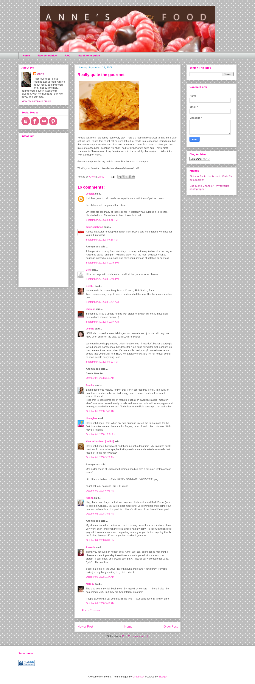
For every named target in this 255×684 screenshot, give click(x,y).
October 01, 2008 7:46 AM (100, 411)
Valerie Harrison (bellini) (100, 441)
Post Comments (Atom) (135, 636)
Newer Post (85, 626)
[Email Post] (112, 176)
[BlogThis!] (123, 177)
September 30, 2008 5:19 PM (102, 361)
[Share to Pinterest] (133, 177)
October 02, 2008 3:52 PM (100, 513)
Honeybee (91, 418)
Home (26, 55)
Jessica (90, 193)
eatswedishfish (94, 227)
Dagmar (90, 309)
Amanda (90, 547)
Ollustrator (138, 676)
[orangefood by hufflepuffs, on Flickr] (109, 131)
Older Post (171, 626)
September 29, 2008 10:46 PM (102, 262)
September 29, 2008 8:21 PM (102, 219)
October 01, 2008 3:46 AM (100, 378)
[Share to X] (126, 177)
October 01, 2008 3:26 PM (100, 457)
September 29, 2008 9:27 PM (102, 239)
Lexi (88, 269)
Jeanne (90, 328)
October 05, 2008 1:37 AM (100, 576)
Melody (90, 584)
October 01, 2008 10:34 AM (101, 434)
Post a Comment (91, 610)
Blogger (162, 676)
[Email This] (119, 177)
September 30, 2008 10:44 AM (102, 321)
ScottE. (90, 286)
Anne (40, 73)
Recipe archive (47, 55)
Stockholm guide (89, 55)
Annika (90, 385)
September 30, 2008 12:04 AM (102, 302)
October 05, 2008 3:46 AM (100, 603)
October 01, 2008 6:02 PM (100, 490)
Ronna (89, 497)
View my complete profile (36, 100)
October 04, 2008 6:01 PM (100, 540)
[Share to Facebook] (130, 177)
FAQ (67, 55)
